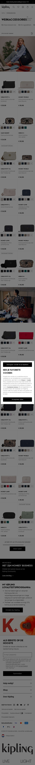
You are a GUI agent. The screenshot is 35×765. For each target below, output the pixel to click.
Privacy (23, 380)
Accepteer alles (17, 399)
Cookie (29, 380)
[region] (17, 382)
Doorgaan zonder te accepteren (17, 364)
